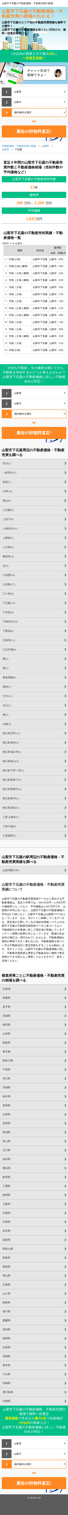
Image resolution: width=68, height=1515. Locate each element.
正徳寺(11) (9, 640)
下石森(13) (9, 603)
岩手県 (6, 1006)
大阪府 (6, 1204)
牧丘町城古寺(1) (12, 752)
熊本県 (6, 1365)
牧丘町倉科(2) (11, 742)
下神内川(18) (10, 621)
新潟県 (6, 1132)
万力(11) (7, 696)
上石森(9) (8, 510)
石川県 (6, 1150)
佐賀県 (6, 1347)
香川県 (6, 1311)
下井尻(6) (8, 612)
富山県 (6, 1141)
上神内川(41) (10, 528)
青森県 (6, 997)
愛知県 (6, 1168)
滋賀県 (6, 1239)
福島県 (6, 1042)
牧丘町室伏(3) (11, 807)
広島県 (6, 1284)
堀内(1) (7, 686)
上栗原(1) (8, 537)
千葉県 (6, 1069)
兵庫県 (6, 1221)
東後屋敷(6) (9, 677)
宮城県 (6, 1015)
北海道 (6, 988)
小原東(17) (9, 584)
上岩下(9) (8, 519)
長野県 (6, 1123)
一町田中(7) (9, 472)
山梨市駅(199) (11, 870)
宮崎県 (6, 1383)
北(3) (5, 565)
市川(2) (7, 463)
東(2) (5, 668)
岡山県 (6, 1275)
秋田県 (6, 1024)
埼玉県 (6, 1078)
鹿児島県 (8, 1392)
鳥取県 (6, 1257)
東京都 (6, 1051)
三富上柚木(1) (11, 817)
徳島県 (6, 1302)
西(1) (5, 658)
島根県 (6, 1266)
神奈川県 (8, 1060)
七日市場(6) (9, 649)
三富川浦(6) (9, 826)
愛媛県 (6, 1320)
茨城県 (6, 1087)
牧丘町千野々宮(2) (13, 770)
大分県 (6, 1374)
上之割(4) (8, 547)
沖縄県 (6, 1401)
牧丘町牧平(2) (11, 798)
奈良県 (6, 1230)
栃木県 (6, 1096)
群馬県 (6, 1105)
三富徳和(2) (9, 835)
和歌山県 (8, 1248)
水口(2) (7, 705)
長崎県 (6, 1356)
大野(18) (7, 491)
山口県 (6, 1293)
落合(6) (7, 500)
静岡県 (6, 1195)
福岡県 (6, 1338)
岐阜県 (6, 1177)
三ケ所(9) (8, 593)
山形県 (6, 1033)
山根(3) (7, 724)
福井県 (6, 1159)
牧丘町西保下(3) (12, 779)
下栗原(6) (8, 631)
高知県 (6, 1329)
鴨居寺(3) (8, 556)
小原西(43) (9, 575)
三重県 (6, 1186)
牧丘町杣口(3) (11, 761)
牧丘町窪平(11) (11, 733)
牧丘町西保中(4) (12, 789)
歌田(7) (7, 482)
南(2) (5, 714)
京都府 (6, 1213)
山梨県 (6, 1114)
